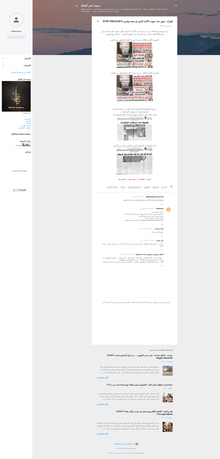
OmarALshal (16, 31)
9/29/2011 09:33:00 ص (147, 209)
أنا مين (28, 121)
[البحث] (76, 6)
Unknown (160, 209)
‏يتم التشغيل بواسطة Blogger (124, 444)
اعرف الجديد (26, 125)
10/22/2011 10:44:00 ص (146, 229)
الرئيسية (27, 119)
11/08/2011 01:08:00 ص (147, 240)
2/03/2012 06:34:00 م (128, 254)
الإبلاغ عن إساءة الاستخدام (21, 72)
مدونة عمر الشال (90, 5)
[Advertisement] (82, 50)
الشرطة (156, 187)
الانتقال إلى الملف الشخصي (16, 37)
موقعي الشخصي (24, 128)
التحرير (164, 187)
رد (162, 204)
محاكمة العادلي (112, 187)
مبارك (123, 187)
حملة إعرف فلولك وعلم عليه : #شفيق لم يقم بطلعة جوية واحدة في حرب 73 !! (140, 384)
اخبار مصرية (159, 229)
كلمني (28, 123)
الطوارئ (147, 187)
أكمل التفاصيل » (102, 378)
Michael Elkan (120, 448)
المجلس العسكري (134, 187)
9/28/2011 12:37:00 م (138, 197)
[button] (97, 21)
